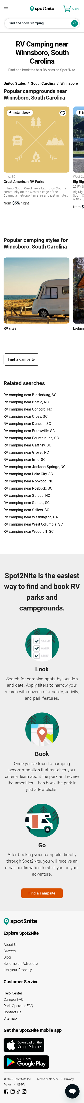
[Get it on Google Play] (42, 1062)
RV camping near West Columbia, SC (33, 524)
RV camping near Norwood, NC (28, 481)
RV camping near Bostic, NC (26, 402)
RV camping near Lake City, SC (28, 474)
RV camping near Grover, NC (26, 452)
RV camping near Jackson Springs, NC (34, 467)
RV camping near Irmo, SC (25, 459)
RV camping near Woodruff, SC (29, 531)
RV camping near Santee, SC (27, 503)
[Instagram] (24, 1092)
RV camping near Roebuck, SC (28, 488)
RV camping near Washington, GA (31, 517)
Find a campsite (21, 359)
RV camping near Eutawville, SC (29, 431)
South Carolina (43, 83)
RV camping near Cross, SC (25, 416)
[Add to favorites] (62, 113)
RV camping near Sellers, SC (26, 510)
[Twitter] (19, 1092)
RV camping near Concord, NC (28, 409)
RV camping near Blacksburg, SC (30, 395)
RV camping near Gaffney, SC (27, 445)
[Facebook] (7, 1092)
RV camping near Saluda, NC (27, 495)
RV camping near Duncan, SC (27, 424)
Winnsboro (69, 83)
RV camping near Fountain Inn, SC (31, 438)
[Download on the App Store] (42, 1045)
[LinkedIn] (13, 1092)
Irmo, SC (9, 177)
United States (15, 83)
